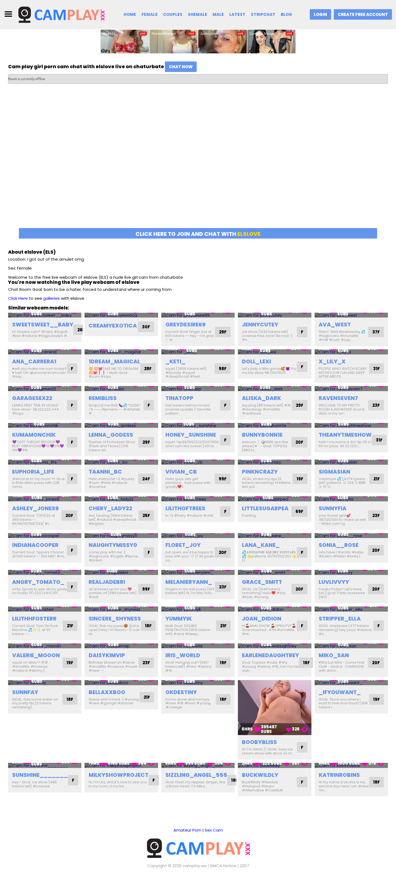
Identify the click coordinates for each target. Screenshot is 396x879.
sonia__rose (339, 545)
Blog (286, 14)
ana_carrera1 (34, 361)
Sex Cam (214, 830)
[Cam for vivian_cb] (198, 462)
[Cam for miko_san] (351, 646)
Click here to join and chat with (198, 234)
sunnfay (25, 692)
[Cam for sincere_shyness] (121, 609)
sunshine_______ (40, 775)
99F (223, 479)
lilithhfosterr (34, 618)
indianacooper (35, 545)
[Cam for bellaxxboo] (121, 682)
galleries (51, 298)
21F (376, 479)
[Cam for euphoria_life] (44, 462)
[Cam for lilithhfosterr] (44, 609)
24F (146, 479)
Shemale (197, 14)
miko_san (334, 655)
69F (299, 511)
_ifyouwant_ (340, 692)
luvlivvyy (334, 582)
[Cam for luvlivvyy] (351, 572)
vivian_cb (181, 471)
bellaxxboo (107, 692)
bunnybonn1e (262, 435)
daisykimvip (107, 655)
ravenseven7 (338, 398)
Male (218, 14)
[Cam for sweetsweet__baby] (44, 315)
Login (320, 14)
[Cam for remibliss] (121, 388)
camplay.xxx (195, 865)
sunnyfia (332, 508)
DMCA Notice (223, 865)
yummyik (178, 618)
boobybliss (259, 742)
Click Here (18, 298)
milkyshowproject (118, 775)
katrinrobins (339, 775)
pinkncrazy (260, 471)
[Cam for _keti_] (198, 351)
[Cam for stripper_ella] (351, 609)
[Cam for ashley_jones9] (44, 498)
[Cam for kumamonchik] (44, 425)
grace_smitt (262, 582)
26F (81, 330)
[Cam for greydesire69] (198, 315)
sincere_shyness (115, 618)
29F (223, 332)
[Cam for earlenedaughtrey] (274, 646)
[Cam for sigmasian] (351, 462)
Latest (237, 14)
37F (376, 332)
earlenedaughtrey (270, 655)
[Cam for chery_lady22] (121, 498)
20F (299, 442)
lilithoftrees (185, 508)
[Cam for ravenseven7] (351, 388)
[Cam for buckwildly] (274, 765)
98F (223, 368)
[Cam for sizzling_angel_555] (198, 765)
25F (146, 515)
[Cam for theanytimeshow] (351, 425)
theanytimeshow (345, 435)
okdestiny (181, 692)
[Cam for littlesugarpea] (274, 498)
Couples (172, 14)
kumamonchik (33, 435)
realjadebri (107, 582)
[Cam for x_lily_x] (351, 351)
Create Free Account (363, 14)
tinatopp (179, 398)
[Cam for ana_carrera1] (44, 351)
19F (300, 479)
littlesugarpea (265, 508)
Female (149, 14)
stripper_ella (340, 618)
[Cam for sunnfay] (44, 682)
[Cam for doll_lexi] (274, 351)
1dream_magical (114, 361)
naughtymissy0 (113, 545)
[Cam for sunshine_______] (44, 765)
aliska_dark (261, 398)
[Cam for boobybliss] (274, 707)
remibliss (103, 398)
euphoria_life (33, 471)
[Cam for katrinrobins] (351, 765)
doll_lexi (256, 361)
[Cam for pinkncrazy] (274, 462)
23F (376, 405)
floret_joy (183, 545)
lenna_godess (111, 435)
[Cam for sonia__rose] (351, 535)
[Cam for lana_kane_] (274, 535)
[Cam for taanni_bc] (121, 462)
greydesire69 (185, 324)
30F (146, 327)
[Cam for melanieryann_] (198, 572)
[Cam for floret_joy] (198, 535)
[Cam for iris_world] (198, 646)
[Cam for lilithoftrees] (198, 498)
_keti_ (175, 361)
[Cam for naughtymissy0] (121, 535)
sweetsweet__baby (42, 324)
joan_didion (261, 618)
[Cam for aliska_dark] (274, 388)
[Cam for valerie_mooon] (44, 646)
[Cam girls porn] (61, 14)
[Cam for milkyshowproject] (121, 765)
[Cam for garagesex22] (44, 388)
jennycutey (260, 324)
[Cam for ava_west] (351, 315)
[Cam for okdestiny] (198, 682)
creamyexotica (113, 325)
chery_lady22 (110, 508)
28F (148, 368)
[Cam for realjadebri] (121, 572)
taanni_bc (105, 471)
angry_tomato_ (38, 582)
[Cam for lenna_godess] (121, 425)
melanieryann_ (188, 582)
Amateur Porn (187, 830)
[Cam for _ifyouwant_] (351, 682)
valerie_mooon (36, 655)
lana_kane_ (261, 545)
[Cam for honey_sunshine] (198, 425)
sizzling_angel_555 (196, 775)
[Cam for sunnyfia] (351, 498)
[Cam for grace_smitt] (274, 572)
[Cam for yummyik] (198, 609)
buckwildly (260, 775)
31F (376, 368)
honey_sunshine (190, 435)
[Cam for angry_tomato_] (44, 572)
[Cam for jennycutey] (274, 315)
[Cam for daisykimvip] (121, 646)
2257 (244, 865)
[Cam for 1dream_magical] (121, 351)
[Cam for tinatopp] (198, 388)
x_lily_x (332, 361)
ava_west (335, 324)
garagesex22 (32, 398)
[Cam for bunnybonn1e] (274, 425)
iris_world (182, 655)
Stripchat (263, 14)
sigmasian (334, 471)
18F (148, 626)
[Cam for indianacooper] (44, 535)
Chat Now (181, 67)
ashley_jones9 (35, 508)
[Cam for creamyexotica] (121, 315)
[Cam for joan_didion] (274, 609)
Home (130, 14)
